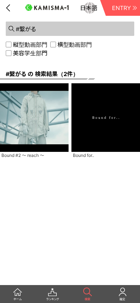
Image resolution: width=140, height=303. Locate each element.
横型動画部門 (74, 44)
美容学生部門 (30, 53)
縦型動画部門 (30, 44)
